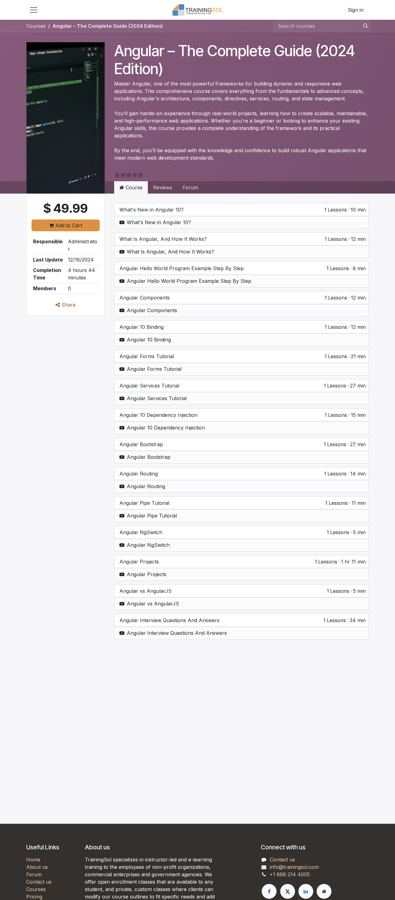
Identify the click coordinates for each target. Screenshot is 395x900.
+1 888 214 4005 (290, 874)
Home (33, 859)
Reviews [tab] (162, 187)
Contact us (39, 882)
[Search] (364, 26)
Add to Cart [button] (68, 225)
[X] (287, 891)
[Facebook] (269, 891)
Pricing (34, 897)
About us (37, 867)
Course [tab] (133, 187)
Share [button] (68, 305)
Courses (36, 26)
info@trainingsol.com (294, 867)
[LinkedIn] (305, 891)
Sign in (356, 10)
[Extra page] (324, 891)
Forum (190, 187)
